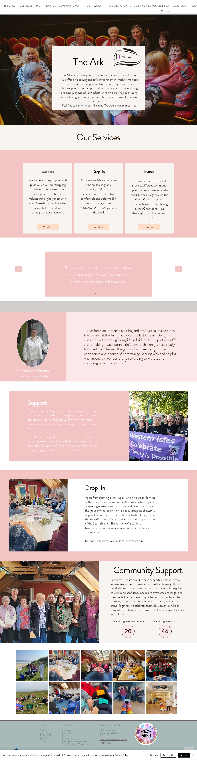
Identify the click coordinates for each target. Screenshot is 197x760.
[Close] (193, 755)
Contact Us (46, 733)
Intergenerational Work (74, 741)
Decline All (168, 755)
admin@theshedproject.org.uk (113, 739)
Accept (183, 755)
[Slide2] (98, 293)
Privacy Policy (48, 735)
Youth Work (68, 730)
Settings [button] (154, 755)
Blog (42, 740)
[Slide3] (101, 293)
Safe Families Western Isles (77, 744)
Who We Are (47, 738)
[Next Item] (172, 682)
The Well (67, 733)
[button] (49, 5)
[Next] (178, 269)
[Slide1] (95, 293)
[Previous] (18, 269)
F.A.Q (43, 730)
